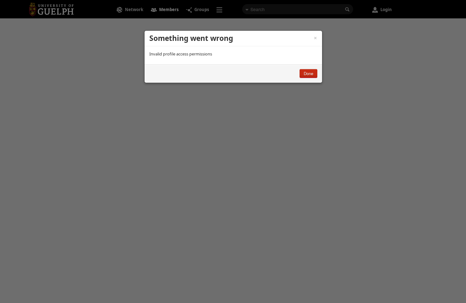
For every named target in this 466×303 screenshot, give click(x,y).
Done (308, 73)
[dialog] (233, 56)
